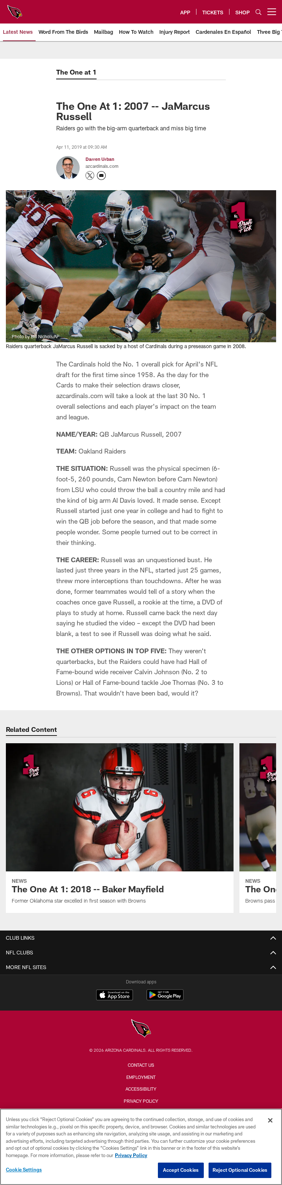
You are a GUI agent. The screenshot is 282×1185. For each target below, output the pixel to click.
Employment (141, 1077)
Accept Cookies (181, 1170)
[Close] (270, 1120)
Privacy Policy (141, 1100)
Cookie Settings (24, 1170)
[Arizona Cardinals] (141, 1029)
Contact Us (141, 1064)
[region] (141, 1147)
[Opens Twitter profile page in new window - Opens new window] (90, 175)
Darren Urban (100, 159)
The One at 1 (76, 72)
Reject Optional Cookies (240, 1170)
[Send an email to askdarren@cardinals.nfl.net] (101, 175)
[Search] (258, 12)
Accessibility (141, 1088)
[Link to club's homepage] (15, 9)
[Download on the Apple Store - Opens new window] (114, 996)
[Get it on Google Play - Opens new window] (165, 999)
